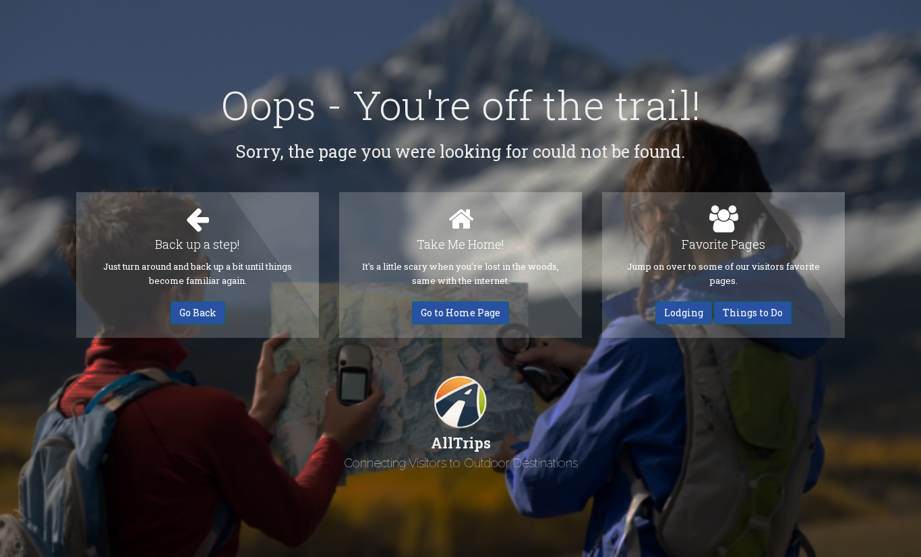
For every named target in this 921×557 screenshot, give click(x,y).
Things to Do (753, 312)
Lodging (683, 312)
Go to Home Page (460, 312)
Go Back (197, 312)
